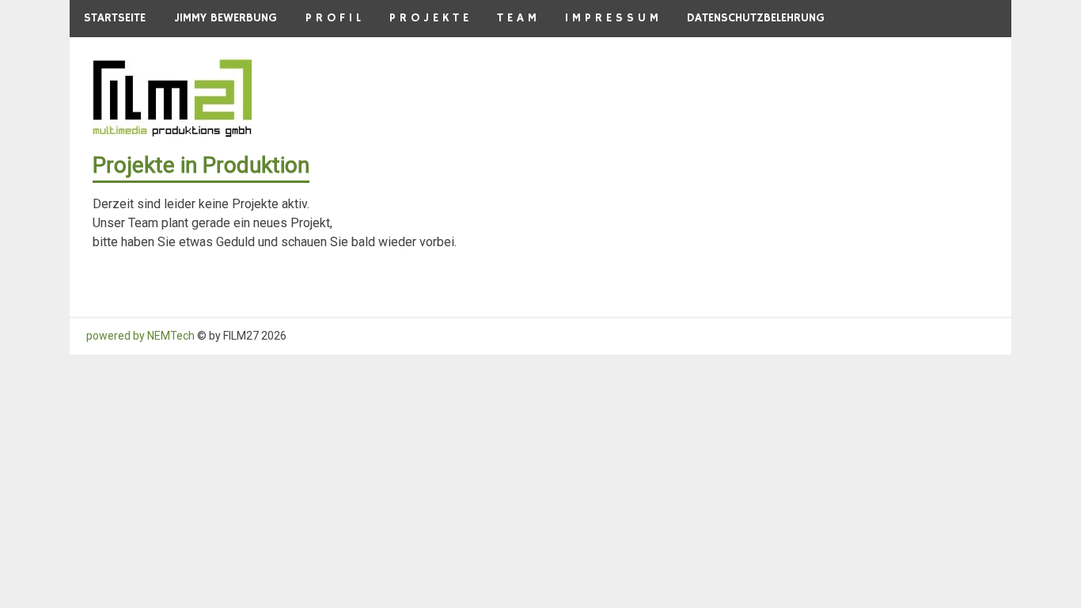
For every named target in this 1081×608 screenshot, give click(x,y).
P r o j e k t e (428, 17)
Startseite (115, 17)
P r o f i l (333, 17)
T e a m (517, 17)
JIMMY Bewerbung (225, 17)
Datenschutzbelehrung (756, 17)
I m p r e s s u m (611, 17)
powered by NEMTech (140, 335)
